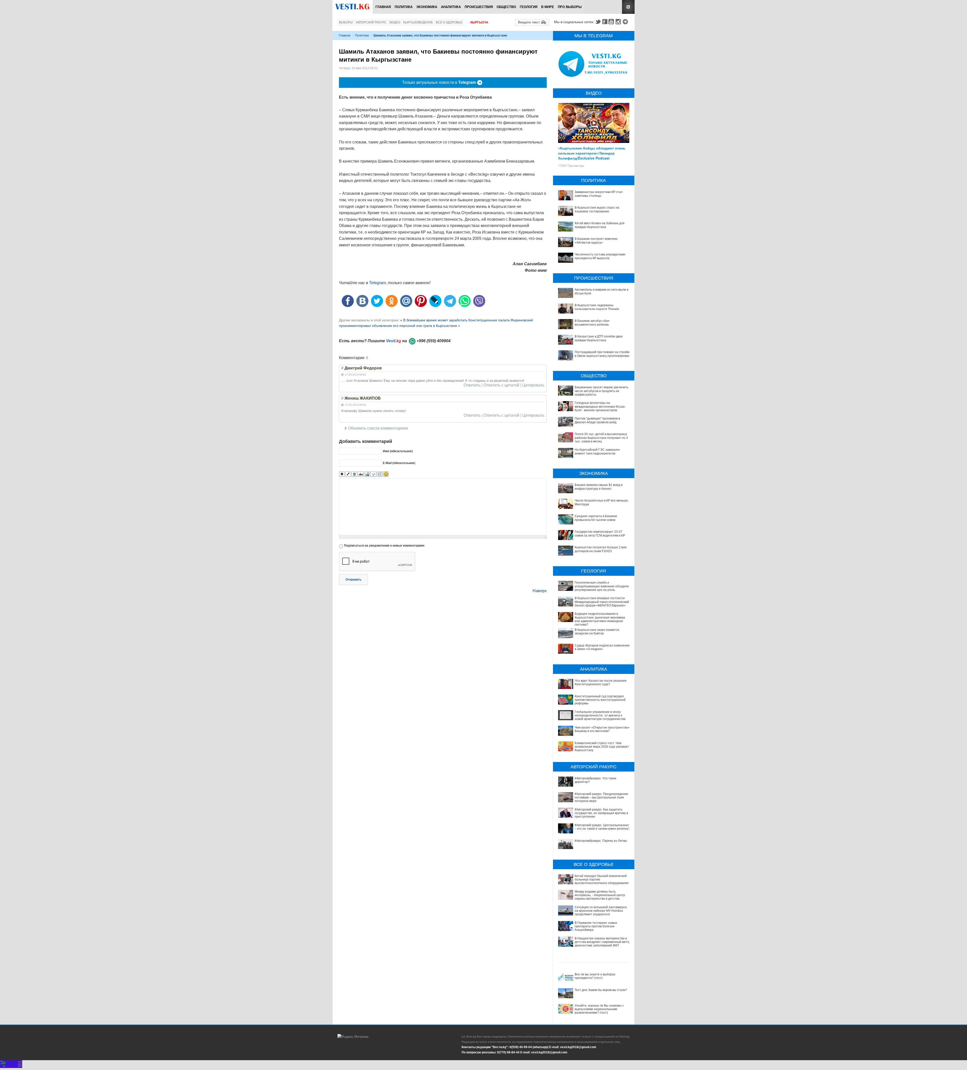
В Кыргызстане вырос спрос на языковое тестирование (597, 209)
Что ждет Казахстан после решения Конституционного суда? (601, 682)
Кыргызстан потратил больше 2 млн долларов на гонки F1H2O (601, 549)
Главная (383, 7)
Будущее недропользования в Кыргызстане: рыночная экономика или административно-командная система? (600, 619)
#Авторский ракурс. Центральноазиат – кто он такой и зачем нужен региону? (602, 826)
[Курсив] (348, 474)
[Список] (380, 474)
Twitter (597, 21)
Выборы (346, 22)
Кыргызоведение (418, 22)
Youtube (611, 21)
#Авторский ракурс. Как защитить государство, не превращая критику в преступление (601, 813)
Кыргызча (479, 22)
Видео (395, 22)
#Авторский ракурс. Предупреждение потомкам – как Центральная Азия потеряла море (601, 797)
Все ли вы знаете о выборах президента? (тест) (595, 976)
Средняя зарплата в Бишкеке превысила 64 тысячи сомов (596, 517)
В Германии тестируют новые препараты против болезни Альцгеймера (596, 926)
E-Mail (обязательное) (399, 463)
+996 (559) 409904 (434, 341)
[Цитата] (373, 474)
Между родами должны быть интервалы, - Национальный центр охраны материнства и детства (600, 895)
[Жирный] (342, 474)
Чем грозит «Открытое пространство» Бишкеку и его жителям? (602, 729)
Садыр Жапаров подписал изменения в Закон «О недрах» (602, 647)
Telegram (626, 21)
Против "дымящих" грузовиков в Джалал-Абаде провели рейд (597, 420)
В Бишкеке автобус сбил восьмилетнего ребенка (592, 322)
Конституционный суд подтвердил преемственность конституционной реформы (600, 700)
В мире (547, 7)
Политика (403, 7)
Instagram (619, 21)
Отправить (353, 579)
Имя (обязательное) (398, 451)
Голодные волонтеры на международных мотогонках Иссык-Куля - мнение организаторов (600, 406)
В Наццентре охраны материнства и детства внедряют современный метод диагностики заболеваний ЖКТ (603, 942)
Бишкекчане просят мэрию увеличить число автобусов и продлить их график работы (601, 391)
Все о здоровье (449, 22)
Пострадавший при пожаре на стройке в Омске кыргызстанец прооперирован (602, 353)
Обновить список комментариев (378, 428)
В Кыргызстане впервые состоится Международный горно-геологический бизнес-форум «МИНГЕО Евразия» (602, 601)
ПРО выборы (570, 7)
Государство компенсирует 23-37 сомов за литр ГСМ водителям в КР (600, 533)
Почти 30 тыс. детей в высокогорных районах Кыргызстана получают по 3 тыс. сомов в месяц (601, 437)
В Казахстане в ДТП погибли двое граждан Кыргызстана (599, 338)
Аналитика (451, 7)
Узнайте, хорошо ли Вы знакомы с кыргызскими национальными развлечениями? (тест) (599, 1009)
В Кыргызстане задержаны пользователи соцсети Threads (597, 307)
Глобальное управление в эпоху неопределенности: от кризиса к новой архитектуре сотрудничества (600, 715)
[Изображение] (367, 474)
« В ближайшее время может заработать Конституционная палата (455, 320)
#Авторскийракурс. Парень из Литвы (601, 841)
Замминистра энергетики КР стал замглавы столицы (599, 193)
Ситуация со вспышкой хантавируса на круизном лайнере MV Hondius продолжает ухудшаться (601, 910)
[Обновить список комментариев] (368, 358)
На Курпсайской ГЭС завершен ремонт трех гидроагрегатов (597, 451)
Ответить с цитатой (501, 385)
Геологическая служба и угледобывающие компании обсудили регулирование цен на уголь (602, 586)
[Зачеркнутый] (361, 474)
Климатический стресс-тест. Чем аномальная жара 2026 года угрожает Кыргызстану (602, 746)
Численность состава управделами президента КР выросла (600, 256)
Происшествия (479, 7)
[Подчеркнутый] (354, 474)
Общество (506, 7)
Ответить (472, 385)
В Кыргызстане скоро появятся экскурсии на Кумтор (597, 631)
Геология (528, 7)
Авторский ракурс (371, 22)
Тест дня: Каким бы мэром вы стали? (601, 990)
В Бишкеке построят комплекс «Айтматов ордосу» (596, 240)
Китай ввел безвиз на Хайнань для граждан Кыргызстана (600, 224)
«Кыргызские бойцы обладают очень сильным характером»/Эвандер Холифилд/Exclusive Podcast (592, 153)
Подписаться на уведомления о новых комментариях (384, 545)
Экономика (426, 7)
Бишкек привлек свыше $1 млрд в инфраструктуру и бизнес (599, 486)
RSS (628, 7)
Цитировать (533, 385)
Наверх (540, 591)
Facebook (604, 21)
